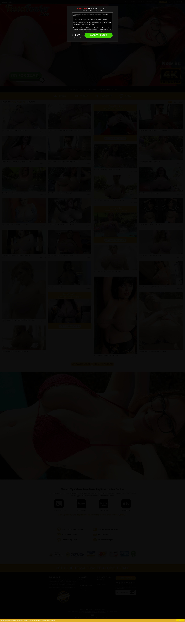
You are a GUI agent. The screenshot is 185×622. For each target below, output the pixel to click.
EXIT (77, 35)
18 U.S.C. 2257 (83, 31)
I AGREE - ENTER (98, 35)
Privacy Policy (101, 31)
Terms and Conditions (92, 31)
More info (53, 620)
